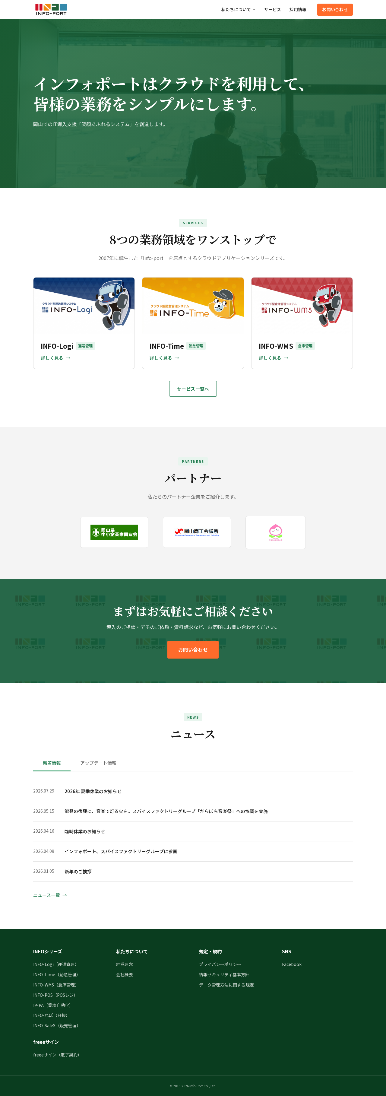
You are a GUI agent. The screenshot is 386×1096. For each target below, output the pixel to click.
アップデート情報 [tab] (98, 763)
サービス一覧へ (193, 389)
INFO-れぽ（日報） (51, 1015)
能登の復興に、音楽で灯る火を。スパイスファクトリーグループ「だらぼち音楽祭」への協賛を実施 (166, 811)
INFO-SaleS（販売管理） (57, 1025)
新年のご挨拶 (78, 871)
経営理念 (124, 964)
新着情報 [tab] (52, 763)
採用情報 (298, 9)
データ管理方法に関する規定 (226, 985)
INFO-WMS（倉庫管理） (56, 985)
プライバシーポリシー (220, 964)
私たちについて (236, 9)
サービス (272, 9)
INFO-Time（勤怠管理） (57, 974)
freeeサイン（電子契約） (57, 1055)
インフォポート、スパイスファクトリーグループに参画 (121, 851)
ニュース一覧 (46, 895)
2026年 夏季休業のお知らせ (93, 791)
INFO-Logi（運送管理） (56, 964)
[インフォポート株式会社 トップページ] (51, 10)
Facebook (292, 964)
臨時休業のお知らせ (85, 831)
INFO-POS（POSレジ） (55, 995)
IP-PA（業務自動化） (53, 1005)
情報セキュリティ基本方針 (224, 974)
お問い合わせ (335, 9)
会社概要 (124, 974)
